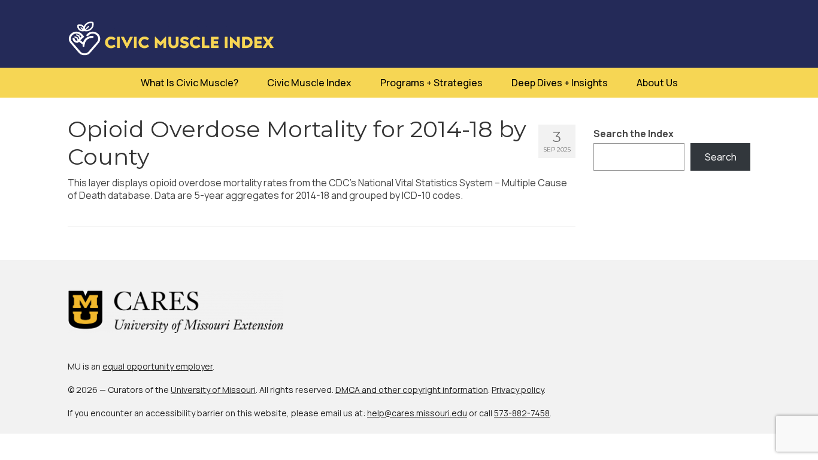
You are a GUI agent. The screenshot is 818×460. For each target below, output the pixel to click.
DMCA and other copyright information (411, 389)
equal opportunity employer (157, 366)
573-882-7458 (522, 413)
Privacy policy (518, 389)
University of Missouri (213, 389)
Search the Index (633, 134)
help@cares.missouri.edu (417, 413)
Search (721, 157)
